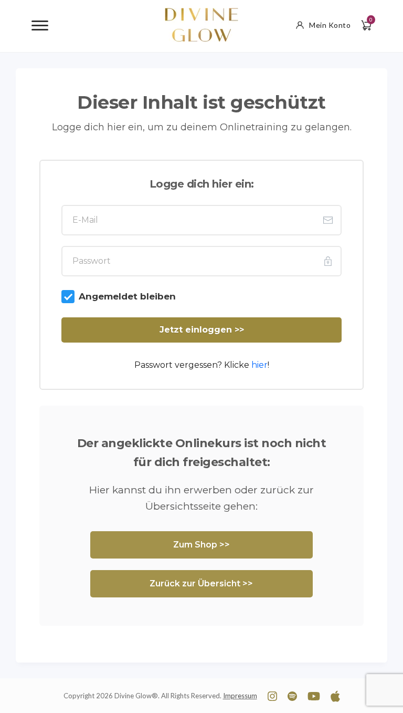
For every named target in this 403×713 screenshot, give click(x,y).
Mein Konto (330, 24)
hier (259, 365)
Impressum (240, 695)
